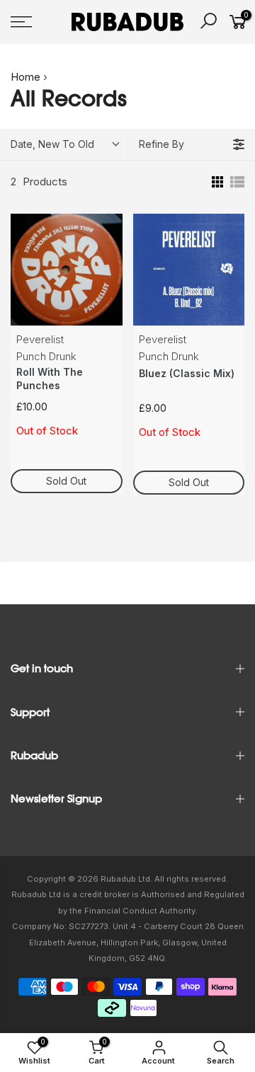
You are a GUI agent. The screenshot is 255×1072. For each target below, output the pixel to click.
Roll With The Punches (49, 379)
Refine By (161, 144)
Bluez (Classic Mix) (186, 373)
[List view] (237, 181)
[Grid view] (216, 181)
